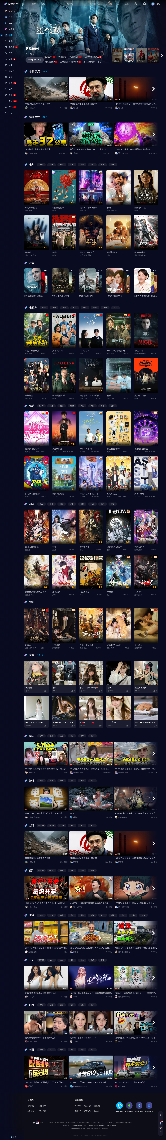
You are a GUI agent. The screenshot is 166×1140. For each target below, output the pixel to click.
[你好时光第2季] (91, 428)
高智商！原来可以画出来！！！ (83, 1037)
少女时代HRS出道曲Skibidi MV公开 (40, 993)
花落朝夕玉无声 (114, 645)
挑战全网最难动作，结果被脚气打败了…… (43, 1037)
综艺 (32, 405)
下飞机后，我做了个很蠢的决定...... (40, 149)
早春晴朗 (50, 57)
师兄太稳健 (51, 62)
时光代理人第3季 (114, 547)
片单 (32, 262)
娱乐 (32, 870)
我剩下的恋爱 (58, 493)
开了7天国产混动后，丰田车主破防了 (131, 1082)
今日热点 (34, 71)
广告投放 (87, 1111)
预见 (109, 207)
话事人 (28, 645)
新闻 (32, 825)
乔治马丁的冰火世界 (60, 296)
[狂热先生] (36, 375)
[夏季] (118, 375)
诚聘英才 (42, 1106)
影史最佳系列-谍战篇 (33, 296)
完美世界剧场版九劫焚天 (35, 592)
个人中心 (78, 1106)
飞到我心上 (75, 57)
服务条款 (30, 1111)
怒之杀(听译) (140, 252)
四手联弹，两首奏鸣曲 (89, 395)
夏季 (109, 395)
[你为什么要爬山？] (36, 473)
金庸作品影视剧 (86, 296)
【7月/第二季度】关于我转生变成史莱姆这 (133, 149)
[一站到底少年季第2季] (91, 473)
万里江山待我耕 (86, 645)
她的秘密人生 (140, 207)
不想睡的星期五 (141, 448)
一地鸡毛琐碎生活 (114, 296)
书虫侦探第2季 (58, 395)
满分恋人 (138, 645)
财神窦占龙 (84, 547)
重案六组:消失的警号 (70, 62)
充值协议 (42, 1111)
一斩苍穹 (138, 592)
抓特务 (55, 252)
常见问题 (87, 1106)
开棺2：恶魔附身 (87, 252)
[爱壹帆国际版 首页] (13, 4)
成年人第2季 (57, 350)
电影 (32, 164)
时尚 (32, 1004)
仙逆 (100, 62)
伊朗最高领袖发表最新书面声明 (83, 104)
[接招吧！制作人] (146, 375)
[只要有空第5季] (118, 428)
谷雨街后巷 (139, 547)
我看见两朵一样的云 (88, 207)
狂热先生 (29, 395)
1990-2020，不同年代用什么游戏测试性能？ (44, 813)
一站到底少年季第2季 (89, 493)
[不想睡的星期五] (146, 428)
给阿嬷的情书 (58, 207)
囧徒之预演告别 (32, 350)
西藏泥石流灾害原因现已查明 (37, 104)
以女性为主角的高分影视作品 (146, 296)
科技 (32, 1049)
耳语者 (28, 252)
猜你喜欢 (34, 117)
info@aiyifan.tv (76, 1125)
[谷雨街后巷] (146, 527)
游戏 (32, 780)
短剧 (32, 602)
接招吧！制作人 (141, 395)
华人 (32, 735)
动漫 (32, 504)
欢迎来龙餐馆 (89, 62)
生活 (32, 915)
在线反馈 (97, 1106)
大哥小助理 (139, 493)
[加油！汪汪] (118, 473)
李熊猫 (110, 592)
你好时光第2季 (86, 448)
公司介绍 (30, 1106)
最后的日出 (112, 252)
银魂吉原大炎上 (32, 547)
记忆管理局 (84, 592)
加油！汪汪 (112, 493)
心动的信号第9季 (92, 57)
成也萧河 (56, 592)
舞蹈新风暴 (57, 448)
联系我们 (97, 1111)
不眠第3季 (138, 350)
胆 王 (72, 813)
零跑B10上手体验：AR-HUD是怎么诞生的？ (89, 1082)
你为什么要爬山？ (33, 493)
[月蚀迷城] (64, 625)
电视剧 (33, 307)
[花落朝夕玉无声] (118, 625)
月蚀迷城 (56, 645)
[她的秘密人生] (146, 187)
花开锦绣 (62, 57)
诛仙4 (54, 547)
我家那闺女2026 (32, 448)
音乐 (32, 960)
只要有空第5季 (113, 448)
